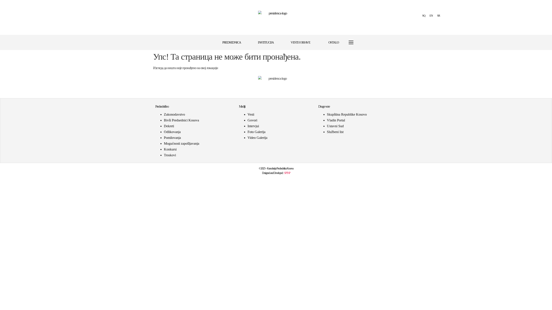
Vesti (251, 114)
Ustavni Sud (335, 126)
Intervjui (253, 126)
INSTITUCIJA (266, 42)
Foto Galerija (256, 132)
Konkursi (170, 149)
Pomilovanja (172, 138)
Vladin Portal (336, 120)
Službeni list (335, 132)
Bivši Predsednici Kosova (181, 120)
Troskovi (170, 155)
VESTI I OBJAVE (300, 42)
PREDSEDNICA (231, 42)
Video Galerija (257, 138)
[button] (361, 42)
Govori (252, 120)
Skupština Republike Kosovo (347, 114)
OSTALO (333, 42)
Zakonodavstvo (174, 114)
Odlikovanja (172, 132)
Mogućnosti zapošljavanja (181, 143)
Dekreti (169, 126)
